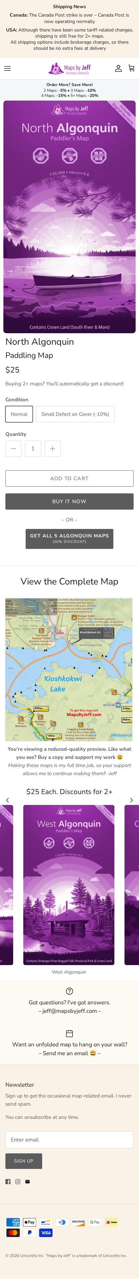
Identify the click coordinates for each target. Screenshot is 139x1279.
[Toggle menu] (7, 68)
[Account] (116, 68)
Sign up (23, 1161)
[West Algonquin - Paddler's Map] (69, 885)
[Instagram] (17, 1181)
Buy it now (69, 501)
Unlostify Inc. (32, 1255)
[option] (69, 217)
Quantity (15, 434)
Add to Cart (69, 478)
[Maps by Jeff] (69, 68)
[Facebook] (7, 1181)
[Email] (27, 1181)
